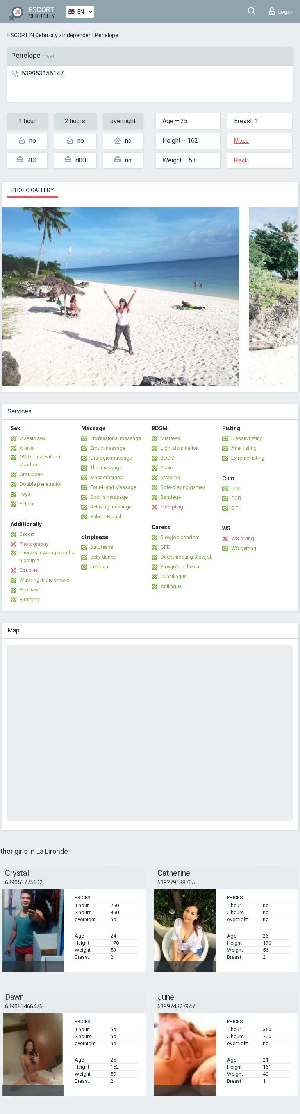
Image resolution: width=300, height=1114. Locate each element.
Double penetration (41, 484)
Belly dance (103, 557)
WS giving (242, 538)
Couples (29, 570)
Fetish (26, 504)
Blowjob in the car (181, 567)
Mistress (170, 438)
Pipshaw (29, 590)
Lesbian (99, 567)
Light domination (180, 448)
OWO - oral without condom (41, 460)
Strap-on (170, 477)
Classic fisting (247, 438)
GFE (165, 547)
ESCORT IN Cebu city (32, 35)
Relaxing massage (111, 507)
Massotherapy (106, 477)
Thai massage (106, 468)
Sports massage (109, 497)
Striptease (101, 547)
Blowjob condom (180, 537)
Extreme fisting (247, 458)
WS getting (243, 548)
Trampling (172, 507)
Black (241, 160)
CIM (235, 488)
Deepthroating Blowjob (187, 557)
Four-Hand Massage (113, 487)
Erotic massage (107, 448)
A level (27, 448)
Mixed (241, 140)
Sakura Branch (106, 516)
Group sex (31, 474)
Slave (167, 468)
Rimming (29, 599)
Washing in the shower (45, 580)
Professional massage (115, 438)
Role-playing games (183, 487)
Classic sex (32, 438)
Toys (25, 494)
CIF (234, 508)
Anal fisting (244, 448)
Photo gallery (32, 190)
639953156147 (42, 73)
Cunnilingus (174, 576)
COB (236, 498)
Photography (34, 544)
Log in (285, 12)
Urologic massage (111, 458)
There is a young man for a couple (47, 556)
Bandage (171, 497)
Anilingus (171, 586)
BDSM (168, 458)
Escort (27, 534)
